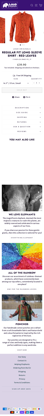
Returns (22, 122)
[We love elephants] (22, 198)
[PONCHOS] (22, 307)
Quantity (36, 79)
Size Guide (22, 112)
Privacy (22, 379)
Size (16, 79)
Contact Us (22, 361)
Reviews (22, 131)
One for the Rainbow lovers (22, 289)
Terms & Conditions (22, 383)
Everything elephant (22, 238)
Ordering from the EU (22, 368)
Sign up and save (21, 389)
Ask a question (22, 127)
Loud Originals (22, 49)
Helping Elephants (22, 364)
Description (22, 108)
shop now (22, 350)
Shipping (18, 68)
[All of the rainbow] (22, 256)
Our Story (22, 357)
